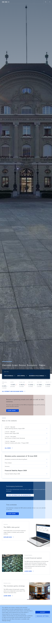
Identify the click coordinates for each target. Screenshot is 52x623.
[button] (45, 2)
